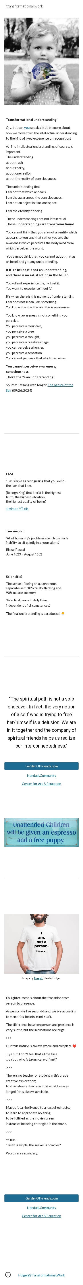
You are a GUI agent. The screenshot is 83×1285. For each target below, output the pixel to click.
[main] (41, 255)
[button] (8, 1276)
